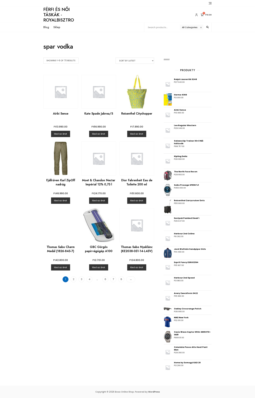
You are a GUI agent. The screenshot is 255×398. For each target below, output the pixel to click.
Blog (46, 27)
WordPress (154, 391)
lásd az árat (60, 133)
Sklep (56, 27)
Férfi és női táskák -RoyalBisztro (58, 14)
